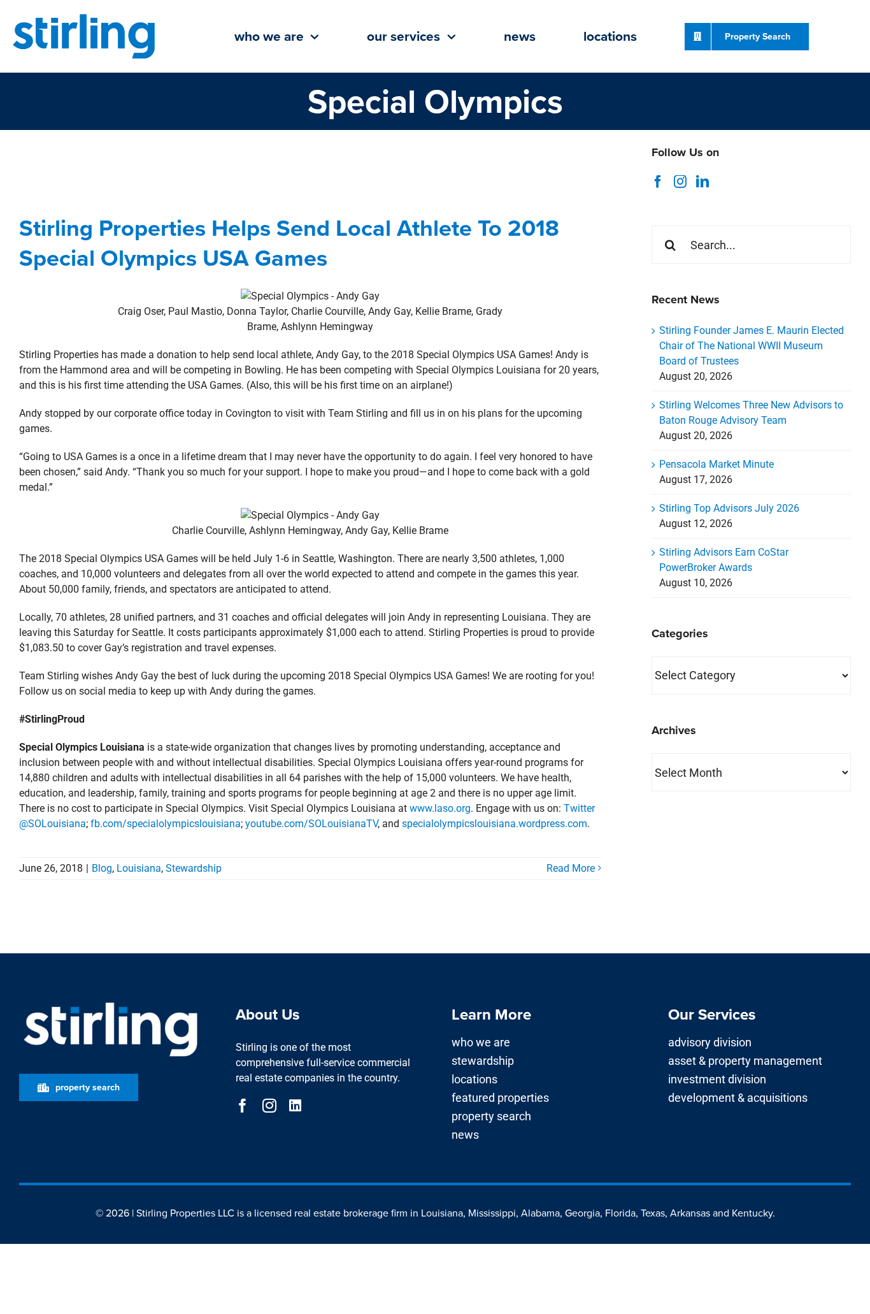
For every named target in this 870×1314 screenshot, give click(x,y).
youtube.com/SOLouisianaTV (311, 824)
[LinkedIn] (702, 181)
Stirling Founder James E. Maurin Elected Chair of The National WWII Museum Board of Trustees (751, 345)
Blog (102, 868)
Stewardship (194, 868)
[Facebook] (658, 181)
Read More (570, 868)
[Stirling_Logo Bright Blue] (84, 15)
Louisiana (139, 868)
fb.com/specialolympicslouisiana (165, 824)
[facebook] (243, 1106)
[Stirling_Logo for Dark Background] (110, 1003)
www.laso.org (440, 808)
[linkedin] (295, 1106)
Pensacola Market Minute (716, 464)
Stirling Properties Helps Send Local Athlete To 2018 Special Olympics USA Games (289, 242)
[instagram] (269, 1106)
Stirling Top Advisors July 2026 (729, 508)
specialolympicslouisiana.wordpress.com (494, 824)
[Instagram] (680, 181)
